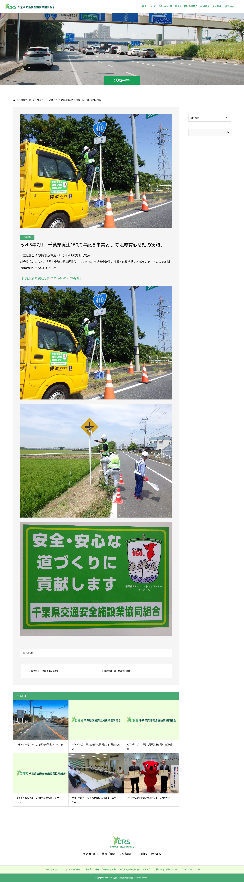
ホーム (47, 869)
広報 (114, 869)
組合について (149, 6)
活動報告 (27, 237)
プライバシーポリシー (190, 869)
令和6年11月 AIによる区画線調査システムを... (41, 744)
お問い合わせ (231, 6)
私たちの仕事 (165, 6)
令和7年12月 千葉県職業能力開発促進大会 (148, 798)
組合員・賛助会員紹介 (186, 6)
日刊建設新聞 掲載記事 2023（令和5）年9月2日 (50, 278)
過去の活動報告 (102, 869)
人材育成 (216, 6)
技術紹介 (204, 6)
